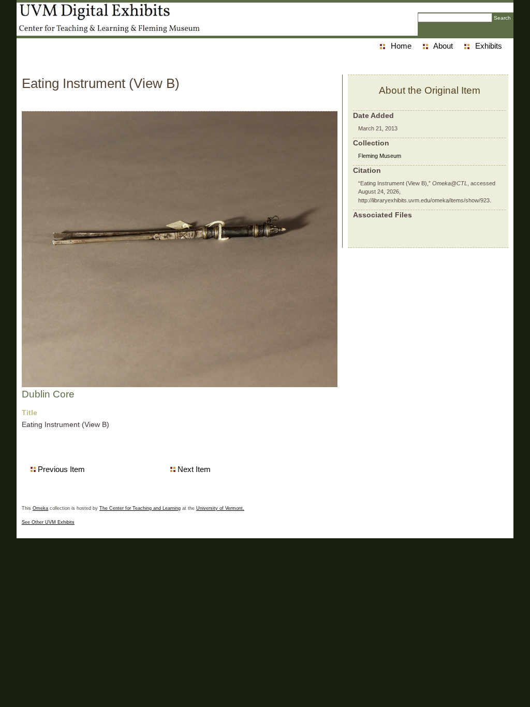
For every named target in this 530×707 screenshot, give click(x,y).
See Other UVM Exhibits (48, 522)
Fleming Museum (379, 156)
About (443, 45)
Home (401, 45)
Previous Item (61, 469)
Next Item (194, 469)
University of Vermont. (220, 508)
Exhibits (488, 45)
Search (502, 18)
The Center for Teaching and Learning (140, 508)
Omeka (40, 508)
